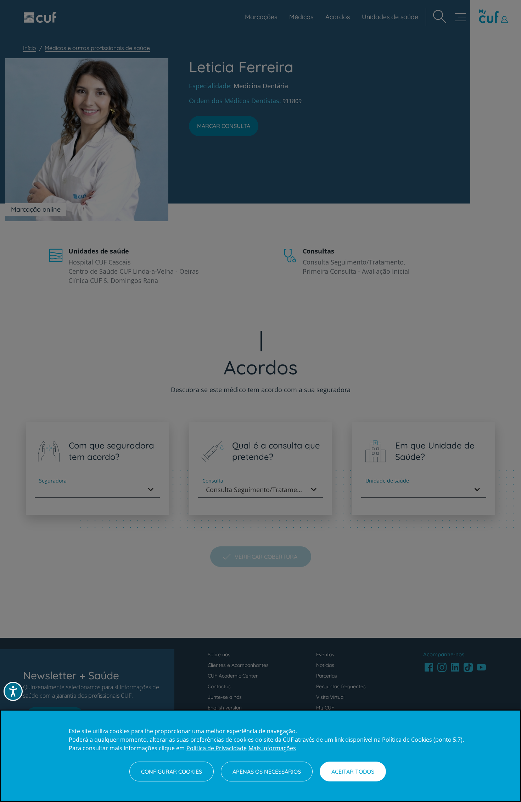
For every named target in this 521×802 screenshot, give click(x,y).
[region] (260, 756)
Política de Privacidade (216, 748)
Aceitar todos (352, 771)
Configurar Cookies (171, 771)
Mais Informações (272, 748)
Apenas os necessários (267, 771)
